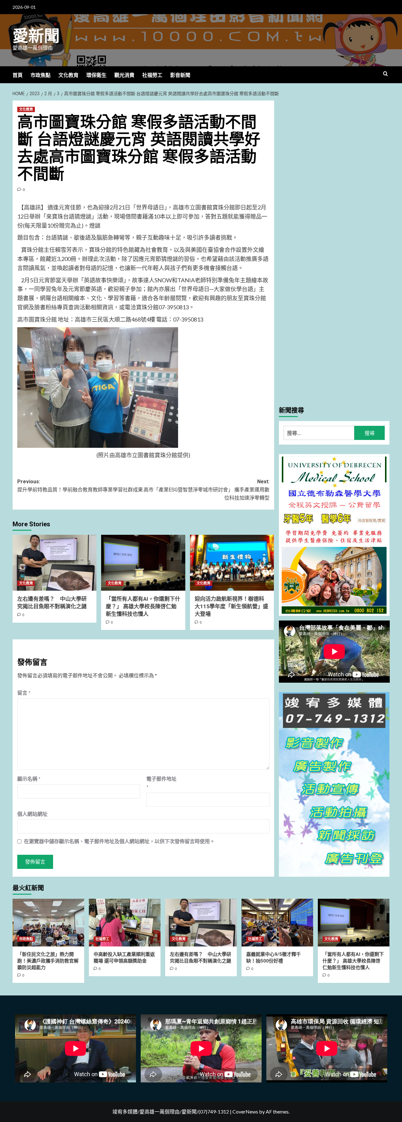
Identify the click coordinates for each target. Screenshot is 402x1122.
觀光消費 (124, 75)
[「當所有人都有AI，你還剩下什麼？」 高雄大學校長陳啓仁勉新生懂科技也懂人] (143, 563)
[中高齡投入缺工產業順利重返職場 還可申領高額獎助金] (124, 922)
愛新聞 (36, 36)
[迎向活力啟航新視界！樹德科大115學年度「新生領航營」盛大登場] (232, 563)
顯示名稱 (29, 779)
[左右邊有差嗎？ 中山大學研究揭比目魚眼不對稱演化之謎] (54, 563)
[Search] (385, 73)
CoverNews (245, 1111)
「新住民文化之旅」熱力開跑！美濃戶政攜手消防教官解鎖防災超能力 (48, 960)
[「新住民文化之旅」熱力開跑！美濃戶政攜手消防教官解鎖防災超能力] (48, 922)
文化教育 (68, 75)
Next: (206, 490)
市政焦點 (40, 75)
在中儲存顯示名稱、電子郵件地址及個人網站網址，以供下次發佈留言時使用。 (119, 841)
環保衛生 (96, 75)
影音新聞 (180, 75)
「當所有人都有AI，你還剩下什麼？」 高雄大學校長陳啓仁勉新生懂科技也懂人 (143, 606)
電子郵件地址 (161, 783)
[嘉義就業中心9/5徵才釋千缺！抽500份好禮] (277, 922)
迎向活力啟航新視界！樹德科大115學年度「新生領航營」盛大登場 (231, 606)
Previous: (80, 486)
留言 (23, 693)
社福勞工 (152, 75)
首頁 (18, 75)
